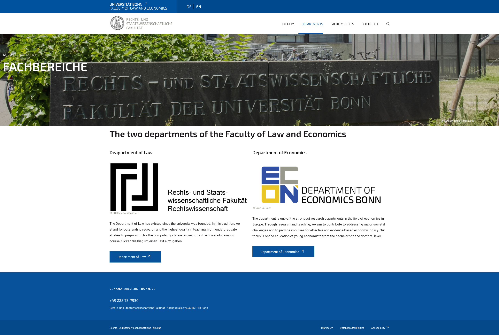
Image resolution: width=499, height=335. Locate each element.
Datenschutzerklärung (352, 327)
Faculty (288, 24)
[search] (386, 26)
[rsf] (141, 23)
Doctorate (370, 24)
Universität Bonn (126, 4)
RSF (6, 55)
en (198, 6)
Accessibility (378, 327)
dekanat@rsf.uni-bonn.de (133, 288)
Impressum (326, 327)
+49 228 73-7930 (124, 300)
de (189, 6)
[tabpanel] (249, 80)
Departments (312, 24)
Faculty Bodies (342, 24)
